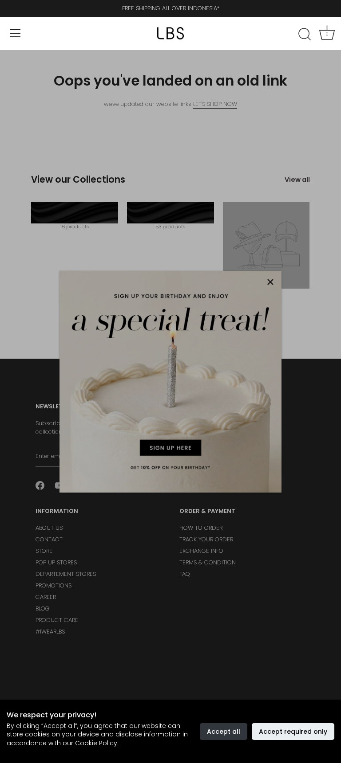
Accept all (223, 731)
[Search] (304, 34)
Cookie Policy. (97, 743)
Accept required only (293, 731)
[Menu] (15, 33)
